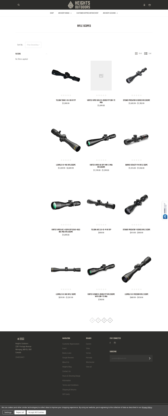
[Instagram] (115, 343)
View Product (66, 80)
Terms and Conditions (70, 385)
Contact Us (66, 371)
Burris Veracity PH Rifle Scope (136, 165)
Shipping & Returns (69, 390)
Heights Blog (67, 367)
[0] (149, 4)
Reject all (20, 412)
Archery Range (64, 13)
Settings (8, 412)
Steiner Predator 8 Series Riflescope (136, 100)
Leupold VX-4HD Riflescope (66, 165)
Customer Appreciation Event (87, 13)
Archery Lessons (109, 13)
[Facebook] (110, 343)
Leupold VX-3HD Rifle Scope (66, 294)
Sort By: (20, 45)
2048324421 (20, 357)
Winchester (90, 362)
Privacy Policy (147, 407)
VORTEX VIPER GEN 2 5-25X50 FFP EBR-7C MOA (101, 101)
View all (89, 367)
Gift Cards (66, 394)
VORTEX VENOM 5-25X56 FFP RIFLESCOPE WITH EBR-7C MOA (101, 295)
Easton (88, 344)
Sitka (88, 348)
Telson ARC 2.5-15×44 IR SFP (101, 229)
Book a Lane (66, 353)
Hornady (89, 358)
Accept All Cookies (36, 412)
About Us (65, 362)
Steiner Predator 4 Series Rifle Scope (136, 229)
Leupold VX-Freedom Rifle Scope (136, 294)
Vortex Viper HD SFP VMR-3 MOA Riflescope (101, 166)
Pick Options (66, 109)
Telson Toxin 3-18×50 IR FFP (66, 100)
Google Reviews (68, 358)
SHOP (52, 13)
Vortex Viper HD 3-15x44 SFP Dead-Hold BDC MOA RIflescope (66, 230)
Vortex (88, 353)
